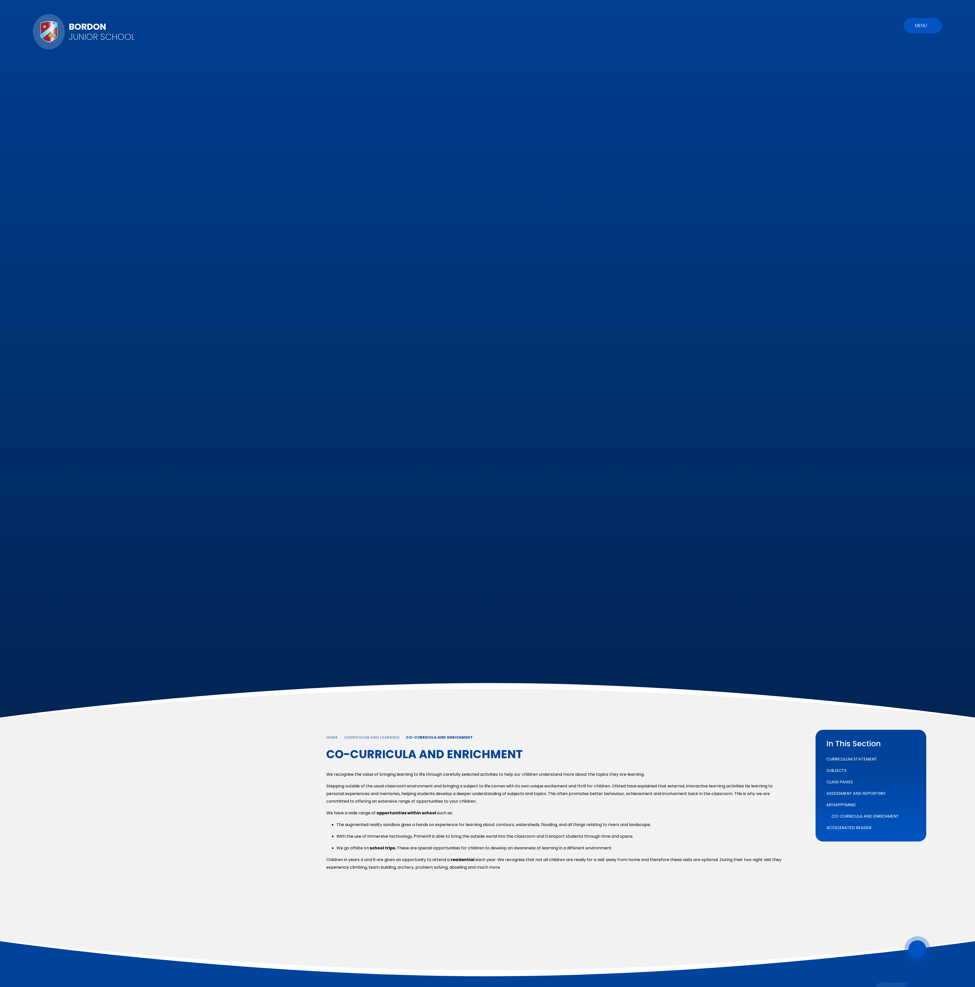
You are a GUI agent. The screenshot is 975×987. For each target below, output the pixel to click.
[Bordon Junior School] (49, 32)
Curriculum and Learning (372, 737)
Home (332, 737)
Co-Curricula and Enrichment (439, 737)
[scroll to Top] (917, 949)
